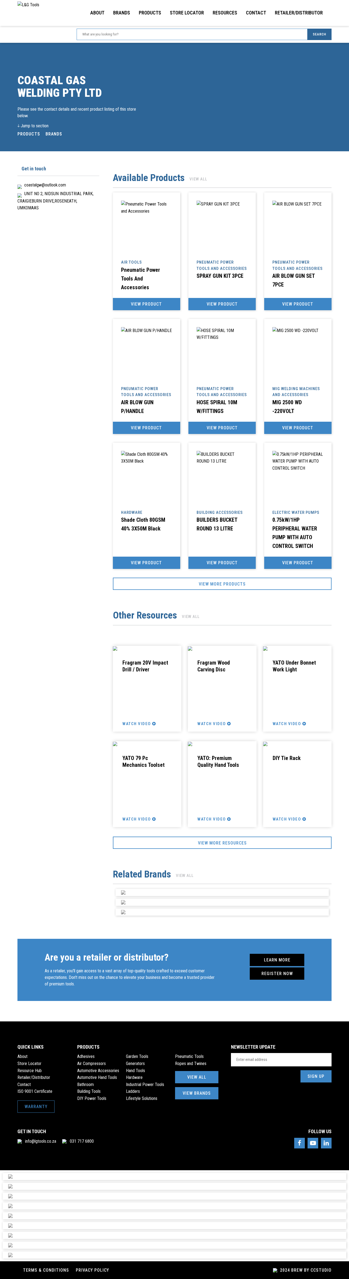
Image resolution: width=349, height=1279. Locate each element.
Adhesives (86, 1056)
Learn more (277, 960)
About (97, 13)
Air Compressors (91, 1063)
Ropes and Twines (190, 1063)
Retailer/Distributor (299, 13)
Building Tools (89, 1091)
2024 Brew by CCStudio (305, 1270)
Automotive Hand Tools (97, 1077)
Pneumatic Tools (189, 1056)
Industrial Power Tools (145, 1084)
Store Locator (187, 13)
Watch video (137, 723)
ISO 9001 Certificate (34, 1091)
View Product (146, 304)
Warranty (36, 1106)
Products (150, 13)
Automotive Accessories (98, 1070)
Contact (256, 13)
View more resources (222, 843)
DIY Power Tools (91, 1098)
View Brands (197, 1093)
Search (319, 34)
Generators (135, 1063)
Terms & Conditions (46, 1270)
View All (196, 1077)
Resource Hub (29, 1070)
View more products (222, 584)
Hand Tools (135, 1070)
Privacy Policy (92, 1270)
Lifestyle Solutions (141, 1098)
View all (198, 179)
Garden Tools (137, 1056)
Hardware (134, 1077)
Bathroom (85, 1084)
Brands (121, 13)
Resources (225, 13)
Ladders (133, 1091)
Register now (277, 973)
